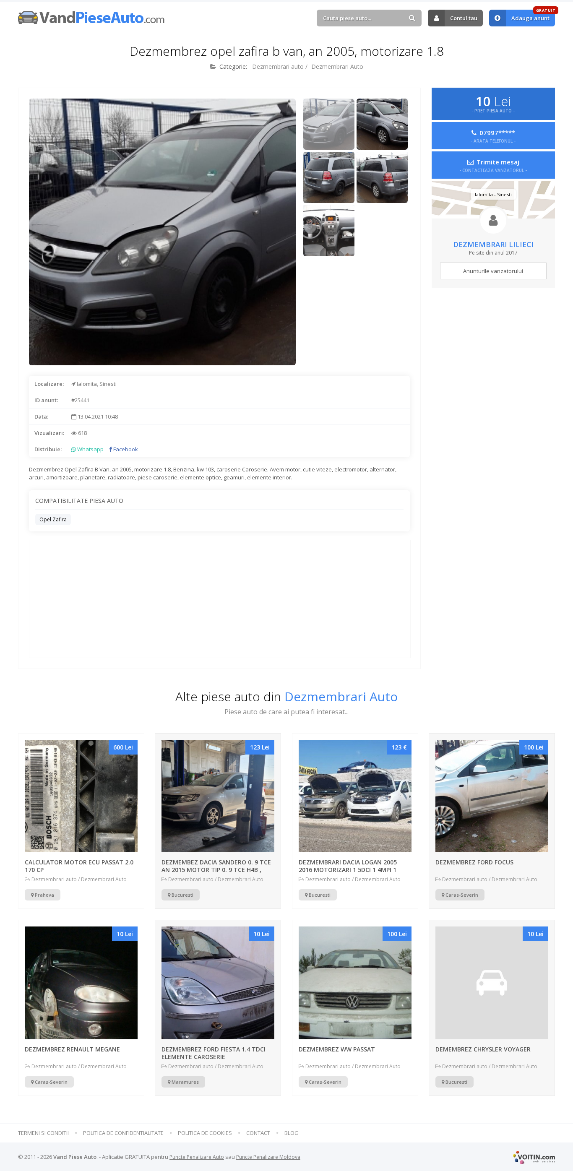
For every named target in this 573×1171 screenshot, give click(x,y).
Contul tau (463, 18)
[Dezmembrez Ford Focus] (491, 796)
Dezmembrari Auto (337, 66)
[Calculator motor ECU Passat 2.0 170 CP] (81, 796)
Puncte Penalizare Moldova (268, 1157)
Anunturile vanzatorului (493, 271)
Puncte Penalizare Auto (196, 1157)
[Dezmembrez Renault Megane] (81, 982)
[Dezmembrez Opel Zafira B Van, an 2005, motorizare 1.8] (328, 124)
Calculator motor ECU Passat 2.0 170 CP (79, 866)
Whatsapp (90, 449)
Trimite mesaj (493, 165)
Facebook (125, 449)
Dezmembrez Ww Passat (337, 1049)
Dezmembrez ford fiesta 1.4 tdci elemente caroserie (213, 1053)
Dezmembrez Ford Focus (474, 862)
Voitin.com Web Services (534, 1157)
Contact (258, 1133)
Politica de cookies (205, 1133)
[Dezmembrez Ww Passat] (355, 982)
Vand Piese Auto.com (91, 17)
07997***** (493, 135)
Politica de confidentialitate (123, 1133)
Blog (291, 1133)
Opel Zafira (53, 519)
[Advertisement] (357, 312)
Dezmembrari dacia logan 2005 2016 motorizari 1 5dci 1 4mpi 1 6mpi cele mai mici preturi (348, 869)
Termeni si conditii (43, 1133)
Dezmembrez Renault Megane (72, 1049)
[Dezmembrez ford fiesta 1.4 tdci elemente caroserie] (217, 982)
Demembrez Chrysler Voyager (483, 1049)
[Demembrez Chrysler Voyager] (491, 982)
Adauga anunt (533, 16)
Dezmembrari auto (278, 66)
